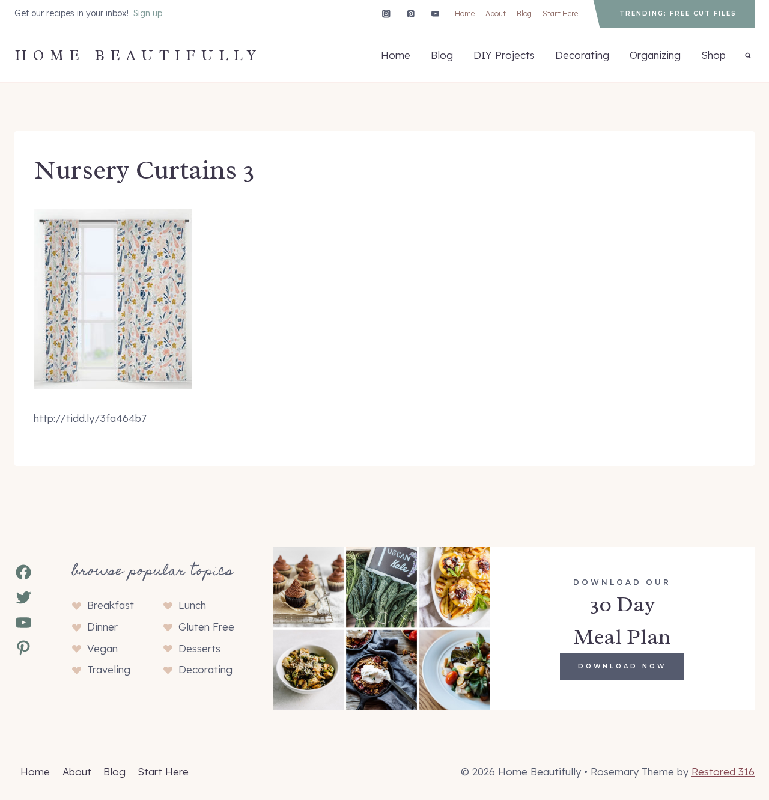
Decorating (582, 55)
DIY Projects (504, 55)
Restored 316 (723, 771)
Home (465, 13)
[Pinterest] (411, 13)
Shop (713, 55)
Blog (524, 13)
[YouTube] (435, 13)
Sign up (147, 13)
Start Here (560, 13)
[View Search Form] (748, 55)
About (495, 13)
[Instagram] (386, 13)
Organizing (655, 55)
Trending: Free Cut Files (678, 13)
